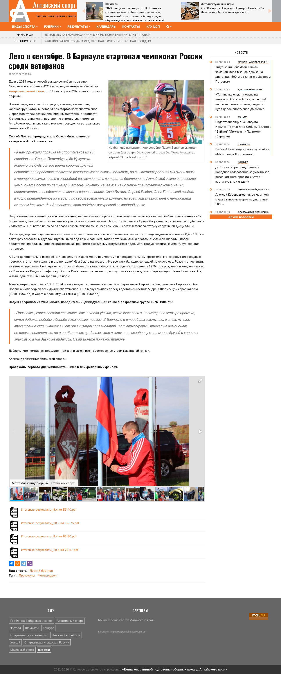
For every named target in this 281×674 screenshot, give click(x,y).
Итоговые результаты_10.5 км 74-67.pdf (49, 549)
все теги (44, 649)
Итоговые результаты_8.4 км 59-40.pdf (48, 509)
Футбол (15, 628)
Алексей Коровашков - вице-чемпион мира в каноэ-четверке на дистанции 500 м (242, 199)
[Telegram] (23, 563)
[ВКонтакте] (11, 563)
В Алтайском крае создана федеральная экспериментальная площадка (97, 41)
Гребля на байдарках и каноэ (31, 620)
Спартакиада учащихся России (46, 642)
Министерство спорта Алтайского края (126, 620)
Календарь (106, 26)
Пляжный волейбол (66, 635)
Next (270, 11)
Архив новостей (241, 217)
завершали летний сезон (27, 91)
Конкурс (48, 628)
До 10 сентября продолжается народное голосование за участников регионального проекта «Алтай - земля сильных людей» (242, 174)
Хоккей (15, 642)
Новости (241, 52)
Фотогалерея (47, 575)
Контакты (131, 26)
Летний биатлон (41, 570)
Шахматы (32, 628)
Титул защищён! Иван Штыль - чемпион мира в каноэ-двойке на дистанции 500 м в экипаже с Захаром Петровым (243, 74)
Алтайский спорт (54, 5)
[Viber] (29, 563)
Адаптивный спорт (70, 620)
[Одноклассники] (17, 563)
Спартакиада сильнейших (29, 635)
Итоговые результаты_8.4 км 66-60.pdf (48, 536)
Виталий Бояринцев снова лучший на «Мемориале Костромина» (242, 152)
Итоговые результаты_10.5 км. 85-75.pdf (50, 523)
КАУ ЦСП (153, 26)
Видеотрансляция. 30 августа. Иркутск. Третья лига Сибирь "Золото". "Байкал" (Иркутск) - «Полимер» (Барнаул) (243, 129)
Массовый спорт (22, 649)
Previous (83, 11)
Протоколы (27, 575)
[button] (200, 380)
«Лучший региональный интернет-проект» (97, 34)
